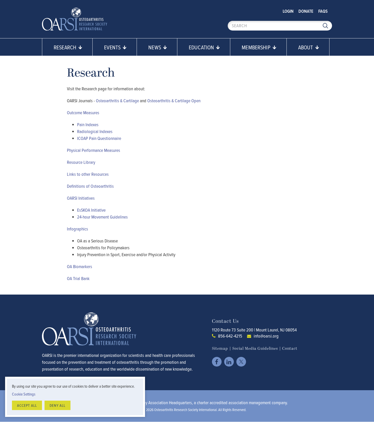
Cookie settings (23, 394)
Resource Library (81, 162)
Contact (289, 349)
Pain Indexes (87, 124)
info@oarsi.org (266, 336)
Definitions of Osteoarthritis (90, 186)
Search (325, 26)
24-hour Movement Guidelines (102, 217)
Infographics (77, 229)
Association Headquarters (170, 402)
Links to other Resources (88, 174)
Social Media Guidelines (255, 349)
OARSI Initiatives (81, 198)
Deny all (57, 405)
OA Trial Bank (78, 278)
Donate (305, 11)
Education (202, 47)
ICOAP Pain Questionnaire (99, 138)
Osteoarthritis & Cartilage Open (173, 100)
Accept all (27, 405)
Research (66, 47)
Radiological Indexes (94, 131)
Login (288, 11)
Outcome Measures (83, 112)
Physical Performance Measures (93, 150)
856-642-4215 (230, 336)
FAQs (323, 11)
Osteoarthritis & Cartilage (117, 100)
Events (113, 47)
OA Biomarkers (79, 266)
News (155, 47)
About (306, 47)
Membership (257, 47)
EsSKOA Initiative (91, 210)
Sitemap (220, 349)
